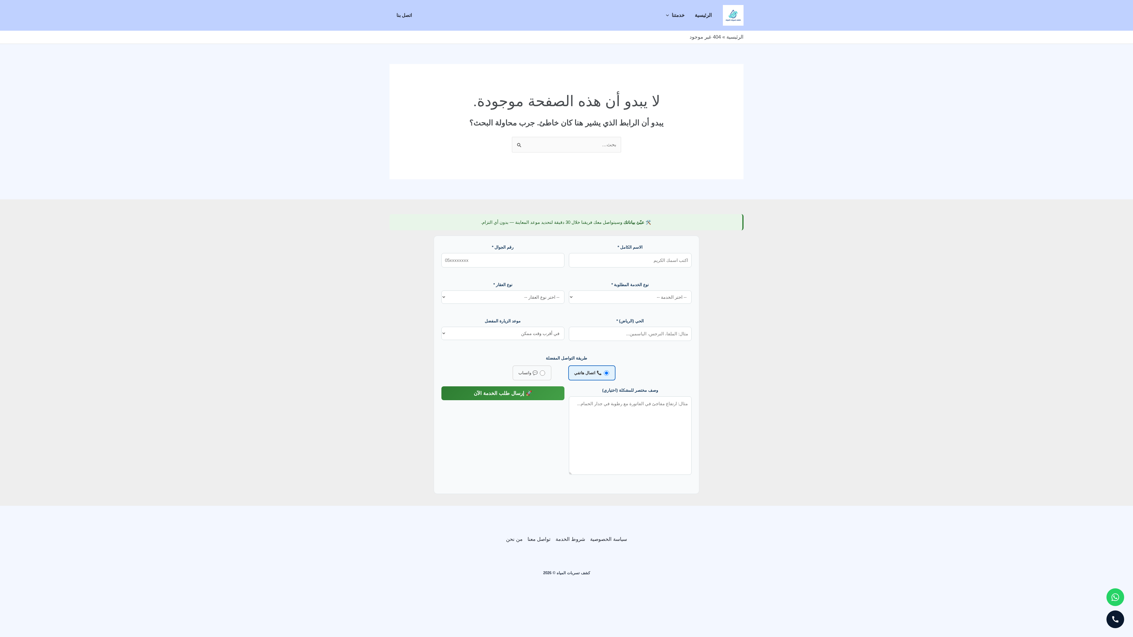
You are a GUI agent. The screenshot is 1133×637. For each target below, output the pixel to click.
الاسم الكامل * (630, 247)
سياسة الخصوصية (608, 539)
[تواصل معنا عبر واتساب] (1115, 597)
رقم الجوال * (503, 247)
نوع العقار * (503, 284)
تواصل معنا (539, 539)
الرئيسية (703, 15)
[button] (669, 15)
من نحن (514, 539)
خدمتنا (678, 15)
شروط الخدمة (570, 539)
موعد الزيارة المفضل (503, 320)
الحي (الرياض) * (630, 320)
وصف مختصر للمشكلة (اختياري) (630, 390)
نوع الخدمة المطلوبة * (630, 284)
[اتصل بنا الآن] (1115, 619)
